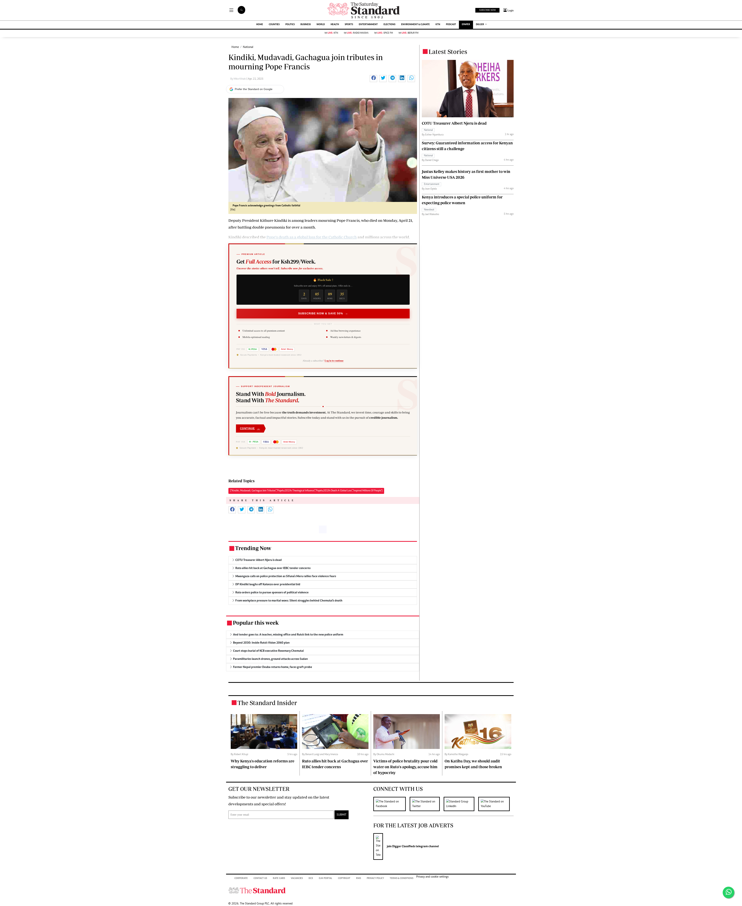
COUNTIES (274, 24)
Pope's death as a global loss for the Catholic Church (311, 237)
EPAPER (466, 24)
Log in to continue (334, 360)
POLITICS (290, 24)
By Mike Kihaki (238, 79)
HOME (259, 24)
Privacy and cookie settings (432, 876)
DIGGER (480, 24)
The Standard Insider (267, 702)
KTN (438, 24)
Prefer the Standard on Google (253, 89)
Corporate (241, 878)
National (248, 47)
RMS (358, 878)
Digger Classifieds (403, 846)
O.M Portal (325, 878)
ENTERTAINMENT (368, 24)
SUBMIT (341, 814)
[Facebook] (391, 804)
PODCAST (451, 24)
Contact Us (260, 878)
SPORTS (349, 24)
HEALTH (335, 24)
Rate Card (279, 878)
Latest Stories (448, 51)
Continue (250, 428)
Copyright (344, 878)
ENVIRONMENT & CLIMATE (415, 24)
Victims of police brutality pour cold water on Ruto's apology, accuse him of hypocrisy (405, 767)
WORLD (321, 24)
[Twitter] (427, 804)
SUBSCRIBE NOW (487, 10)
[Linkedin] (461, 804)
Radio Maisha (357, 33)
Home (235, 47)
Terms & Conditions (401, 878)
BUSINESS (305, 24)
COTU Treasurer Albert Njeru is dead (454, 123)
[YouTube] (496, 804)
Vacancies (297, 878)
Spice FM (385, 33)
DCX (311, 878)
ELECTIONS (389, 24)
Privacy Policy (375, 878)
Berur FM (410, 33)
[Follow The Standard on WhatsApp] (728, 892)
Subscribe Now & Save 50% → (323, 313)
